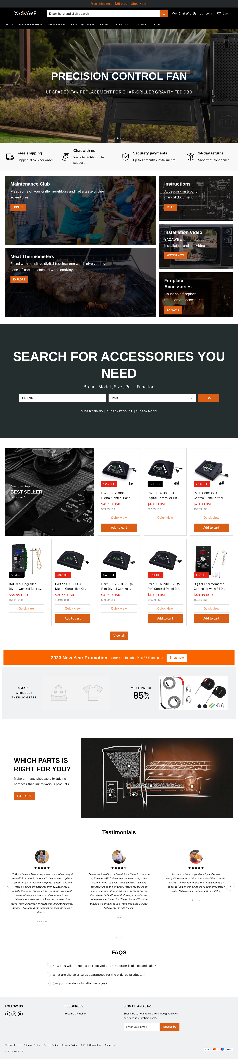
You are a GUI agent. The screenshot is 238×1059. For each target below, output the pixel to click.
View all (119, 635)
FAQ (83, 1045)
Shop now (177, 657)
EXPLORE (24, 796)
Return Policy (51, 1045)
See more (16, 497)
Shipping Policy (32, 1045)
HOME (9, 24)
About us (110, 1045)
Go (209, 398)
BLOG (157, 24)
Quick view (119, 517)
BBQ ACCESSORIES (81, 24)
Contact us (95, 1045)
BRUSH (104, 24)
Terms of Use (12, 1045)
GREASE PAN (55, 24)
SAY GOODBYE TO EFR (118, 98)
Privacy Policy (69, 1045)
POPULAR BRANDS (29, 24)
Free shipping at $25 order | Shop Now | (119, 3)
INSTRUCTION (121, 24)
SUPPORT (142, 24)
